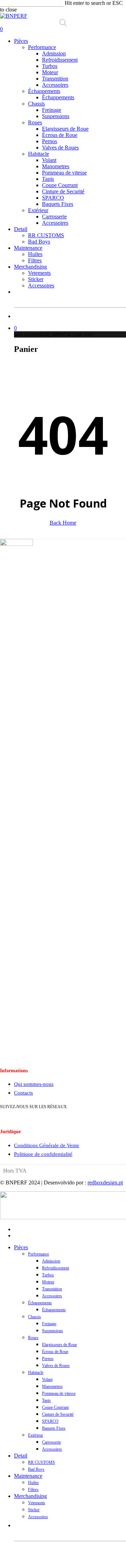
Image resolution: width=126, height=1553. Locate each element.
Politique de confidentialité (43, 1154)
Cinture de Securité (58, 1414)
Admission (51, 1261)
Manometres (52, 1386)
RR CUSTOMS (41, 1462)
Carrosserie (51, 1442)
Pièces (21, 1247)
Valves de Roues (56, 1365)
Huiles (33, 1482)
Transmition (52, 1289)
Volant (47, 1379)
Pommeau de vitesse (59, 1393)
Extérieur (35, 1435)
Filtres (33, 1489)
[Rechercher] (117, 301)
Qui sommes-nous (34, 1084)
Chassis (34, 1316)
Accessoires (52, 1295)
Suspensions (52, 1330)
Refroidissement (55, 1268)
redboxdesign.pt (105, 1182)
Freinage (49, 1323)
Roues (33, 1337)
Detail (20, 1456)
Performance (38, 1254)
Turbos (48, 1275)
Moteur (48, 1282)
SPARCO (50, 1421)
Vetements (36, 1502)
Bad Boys (36, 1469)
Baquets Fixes (53, 1428)
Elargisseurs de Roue (59, 1344)
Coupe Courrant (55, 1407)
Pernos (48, 1358)
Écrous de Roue (55, 1351)
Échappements (40, 1302)
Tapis (46, 1400)
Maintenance (28, 1476)
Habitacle (35, 1372)
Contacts (23, 1093)
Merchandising (30, 1496)
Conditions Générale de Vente (46, 1145)
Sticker (34, 1509)
